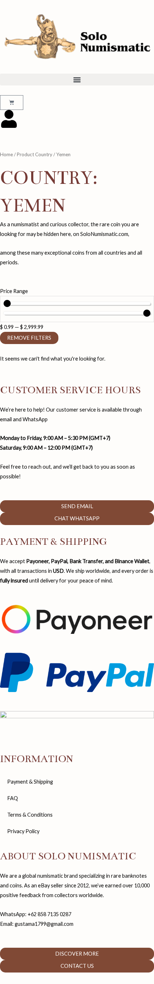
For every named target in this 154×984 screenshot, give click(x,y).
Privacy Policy (23, 831)
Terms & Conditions (30, 815)
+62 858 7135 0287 (49, 914)
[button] (77, 79)
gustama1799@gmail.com (44, 924)
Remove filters (29, 338)
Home (6, 154)
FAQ (12, 798)
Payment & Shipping (30, 782)
